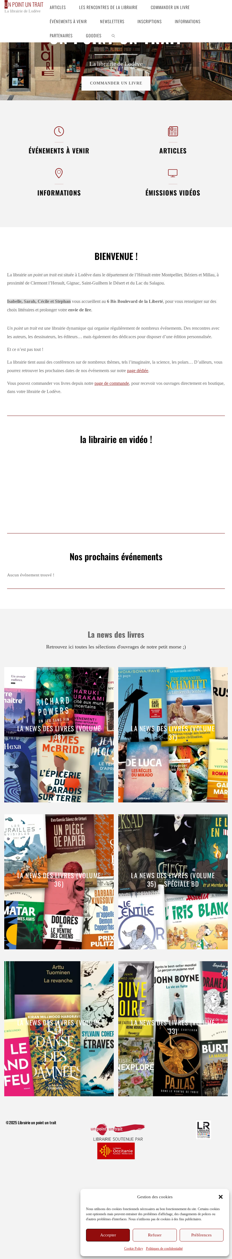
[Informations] (59, 175)
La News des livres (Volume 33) (173, 1026)
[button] (221, 1197)
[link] (113, 35)
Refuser (155, 1235)
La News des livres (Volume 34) (59, 1026)
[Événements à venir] (59, 134)
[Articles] (173, 134)
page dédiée (137, 370)
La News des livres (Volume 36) (59, 879)
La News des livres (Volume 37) (173, 732)
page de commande (111, 383)
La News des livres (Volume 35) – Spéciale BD (173, 879)
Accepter (108, 1235)
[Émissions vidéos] (173, 175)
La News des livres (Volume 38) (59, 732)
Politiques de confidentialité (164, 1249)
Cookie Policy (133, 1249)
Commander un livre (116, 83)
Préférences (201, 1235)
